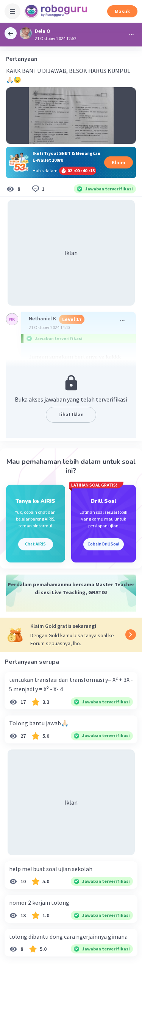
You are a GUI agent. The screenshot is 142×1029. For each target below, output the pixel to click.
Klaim (118, 162)
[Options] (131, 35)
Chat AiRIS (35, 544)
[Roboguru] (56, 11)
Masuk (122, 11)
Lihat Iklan (71, 414)
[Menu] (12, 11)
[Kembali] (11, 33)
